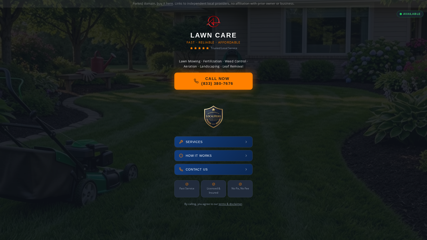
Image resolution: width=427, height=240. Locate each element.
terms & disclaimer (230, 204)
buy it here (165, 3)
